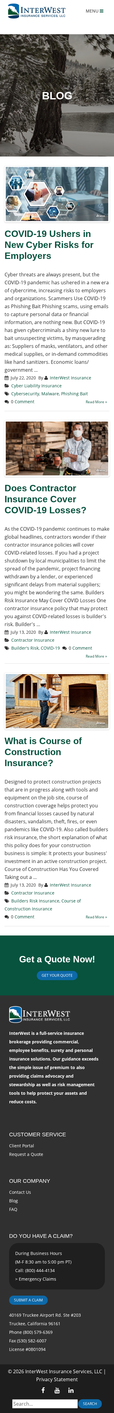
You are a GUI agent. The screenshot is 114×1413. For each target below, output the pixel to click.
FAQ (13, 1209)
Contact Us (20, 1192)
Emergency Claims (37, 1279)
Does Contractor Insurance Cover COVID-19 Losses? (45, 499)
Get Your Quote (57, 975)
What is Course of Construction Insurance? (43, 752)
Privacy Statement (57, 1379)
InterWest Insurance (70, 378)
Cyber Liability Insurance (36, 386)
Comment (24, 401)
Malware (50, 394)
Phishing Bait (74, 394)
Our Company (29, 1181)
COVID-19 (50, 648)
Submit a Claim (28, 1300)
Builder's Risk (25, 648)
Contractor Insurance (32, 640)
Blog (13, 1201)
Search (90, 1403)
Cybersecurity (25, 394)
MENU (93, 11)
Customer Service (37, 1134)
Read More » (96, 401)
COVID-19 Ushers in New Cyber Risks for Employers (49, 245)
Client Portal (21, 1146)
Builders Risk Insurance (35, 901)
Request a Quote (26, 1154)
